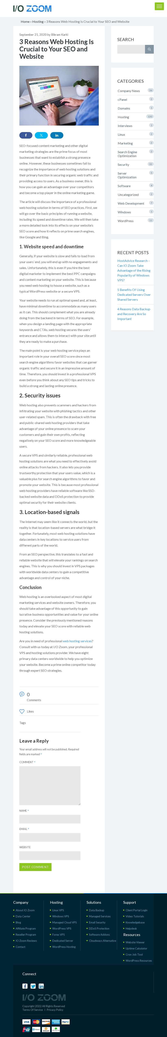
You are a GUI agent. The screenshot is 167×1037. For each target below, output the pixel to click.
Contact (20, 946)
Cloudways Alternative (102, 940)
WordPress (135, 221)
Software (135, 186)
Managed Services (100, 916)
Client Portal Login (136, 910)
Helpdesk (131, 928)
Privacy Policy (55, 1009)
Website (25, 847)
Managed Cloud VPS (64, 922)
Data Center (23, 916)
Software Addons (99, 934)
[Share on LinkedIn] (56, 135)
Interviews (135, 126)
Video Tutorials (135, 916)
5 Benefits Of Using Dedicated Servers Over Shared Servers (134, 294)
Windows (135, 212)
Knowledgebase (135, 922)
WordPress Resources (139, 960)
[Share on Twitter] (41, 135)
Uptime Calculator (136, 948)
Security (135, 164)
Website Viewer (135, 942)
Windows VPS (60, 916)
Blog (18, 922)
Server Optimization (135, 175)
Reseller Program (26, 934)
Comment (27, 762)
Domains (135, 108)
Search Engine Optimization (135, 154)
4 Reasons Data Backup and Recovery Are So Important (133, 314)
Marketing (135, 143)
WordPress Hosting (64, 946)
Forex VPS (58, 934)
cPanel (135, 99)
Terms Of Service (32, 1009)
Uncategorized (135, 194)
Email (24, 829)
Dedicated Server (62, 940)
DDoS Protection (99, 928)
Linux (135, 134)
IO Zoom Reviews (26, 940)
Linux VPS (58, 910)
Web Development (135, 203)
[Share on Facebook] (25, 135)
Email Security (97, 922)
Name (24, 810)
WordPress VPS (61, 928)
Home (25, 21)
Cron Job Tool (134, 954)
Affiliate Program (26, 928)
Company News (135, 91)
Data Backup (96, 910)
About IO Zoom (25, 910)
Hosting (38, 21)
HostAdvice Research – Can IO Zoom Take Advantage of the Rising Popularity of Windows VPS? (134, 270)
